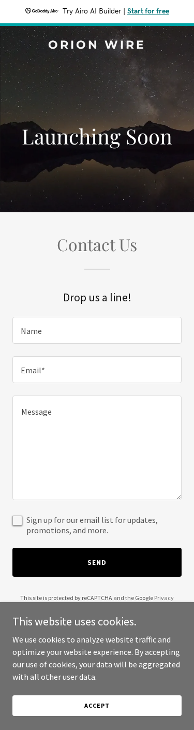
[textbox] (97, 330)
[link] (97, 45)
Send (97, 562)
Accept (96, 705)
